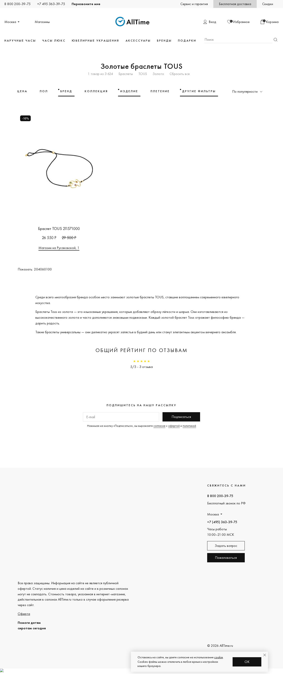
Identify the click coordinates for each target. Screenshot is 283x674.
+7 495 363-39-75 (51, 4)
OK (247, 661)
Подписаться (181, 416)
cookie (218, 657)
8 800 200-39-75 (17, 4)
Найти (275, 40)
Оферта (24, 613)
